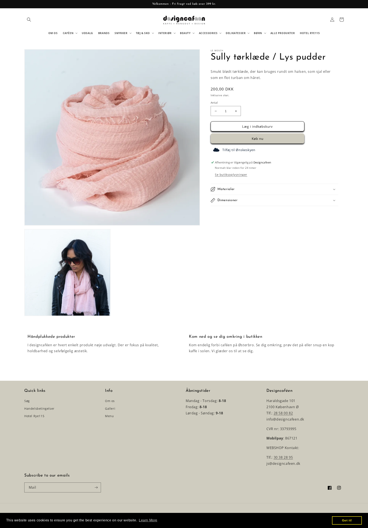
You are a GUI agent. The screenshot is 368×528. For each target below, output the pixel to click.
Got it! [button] (347, 520)
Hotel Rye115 (34, 416)
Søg (27, 401)
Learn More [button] (148, 520)
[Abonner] (96, 487)
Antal (214, 102)
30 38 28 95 (283, 457)
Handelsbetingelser (39, 408)
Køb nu (257, 139)
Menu (109, 416)
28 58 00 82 (283, 413)
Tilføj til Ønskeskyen (238, 150)
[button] (29, 19)
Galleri (110, 408)
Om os (110, 401)
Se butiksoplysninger (231, 175)
